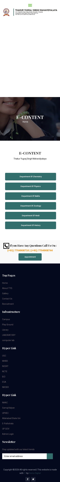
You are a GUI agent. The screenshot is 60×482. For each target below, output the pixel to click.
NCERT (5, 366)
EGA (4, 382)
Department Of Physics (31, 186)
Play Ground (7, 324)
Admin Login (8, 434)
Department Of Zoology (30, 206)
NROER (5, 387)
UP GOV (5, 429)
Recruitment (8, 304)
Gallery (5, 293)
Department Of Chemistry (31, 176)
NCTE (4, 371)
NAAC (5, 402)
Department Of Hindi (30, 215)
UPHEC (5, 413)
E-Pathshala (7, 423)
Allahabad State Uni (11, 418)
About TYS (7, 288)
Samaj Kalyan (8, 408)
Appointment (30, 257)
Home (25, 122)
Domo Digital (35, 473)
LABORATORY (8, 335)
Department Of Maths (30, 196)
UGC (4, 356)
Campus (6, 319)
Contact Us (7, 299)
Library (5, 330)
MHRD (5, 361)
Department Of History (30, 225)
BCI (3, 377)
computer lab (8, 340)
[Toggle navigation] (29, 10)
